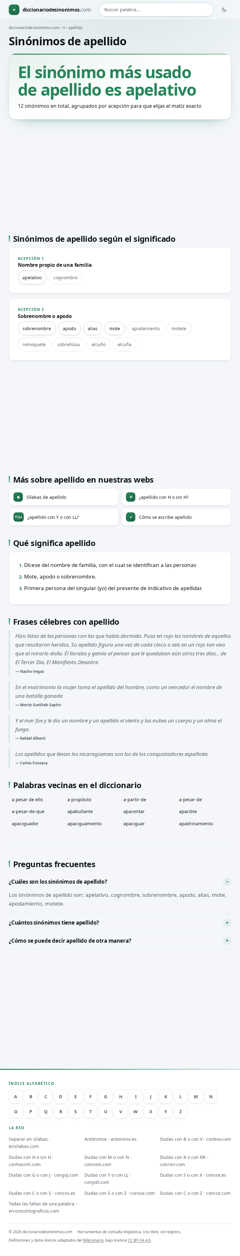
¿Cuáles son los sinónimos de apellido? (58, 881)
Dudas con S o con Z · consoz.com (119, 1193)
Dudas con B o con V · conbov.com (195, 1139)
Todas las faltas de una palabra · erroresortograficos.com (43, 1207)
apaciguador (25, 824)
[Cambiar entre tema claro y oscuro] (224, 10)
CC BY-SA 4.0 (139, 1240)
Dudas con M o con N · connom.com (108, 1160)
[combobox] (156, 10)
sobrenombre (36, 328)
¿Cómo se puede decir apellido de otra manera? (70, 940)
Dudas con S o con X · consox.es (193, 1175)
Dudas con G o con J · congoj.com (43, 1175)
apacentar (134, 811)
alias (93, 328)
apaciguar (134, 824)
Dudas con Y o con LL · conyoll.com (107, 1178)
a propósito (79, 799)
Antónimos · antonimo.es (110, 1139)
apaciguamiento (85, 824)
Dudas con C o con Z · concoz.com (195, 1193)
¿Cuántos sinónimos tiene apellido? (54, 922)
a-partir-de (134, 799)
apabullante (80, 811)
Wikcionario (93, 1240)
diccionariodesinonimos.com (34, 27)
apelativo (32, 277)
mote (114, 328)
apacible (188, 811)
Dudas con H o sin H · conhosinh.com (31, 1160)
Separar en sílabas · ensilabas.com (29, 1142)
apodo (69, 328)
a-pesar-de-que (28, 811)
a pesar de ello (27, 799)
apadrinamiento (196, 824)
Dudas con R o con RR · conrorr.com (184, 1160)
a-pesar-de (190, 799)
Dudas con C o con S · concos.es (42, 1193)
